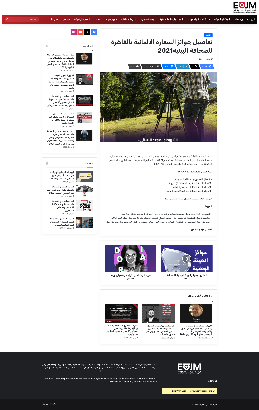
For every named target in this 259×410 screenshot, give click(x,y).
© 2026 (194, 404)
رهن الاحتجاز (148, 19)
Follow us (212, 381)
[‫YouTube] (80, 32)
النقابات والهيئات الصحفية (171, 19)
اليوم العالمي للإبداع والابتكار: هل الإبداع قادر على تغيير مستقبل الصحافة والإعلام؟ (61, 175)
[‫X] (87, 32)
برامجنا (239, 19)
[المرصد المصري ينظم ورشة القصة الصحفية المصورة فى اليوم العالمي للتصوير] (84, 222)
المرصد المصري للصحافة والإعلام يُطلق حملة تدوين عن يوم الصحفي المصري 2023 (60, 190)
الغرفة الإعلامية (223, 19)
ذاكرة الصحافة (129, 19)
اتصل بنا (54, 19)
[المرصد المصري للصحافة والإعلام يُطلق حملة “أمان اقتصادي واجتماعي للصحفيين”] (84, 205)
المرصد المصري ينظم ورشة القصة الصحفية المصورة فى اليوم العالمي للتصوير (61, 221)
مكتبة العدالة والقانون (199, 19)
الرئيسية (251, 19)
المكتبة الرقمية (83, 19)
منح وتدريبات (111, 19)
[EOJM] (245, 7)
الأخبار (208, 35)
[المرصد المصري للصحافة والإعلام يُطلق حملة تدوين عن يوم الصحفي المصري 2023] (84, 190)
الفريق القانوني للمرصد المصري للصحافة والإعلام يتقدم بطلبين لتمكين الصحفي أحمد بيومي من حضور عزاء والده (61, 81)
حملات (97, 19)
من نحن (66, 19)
